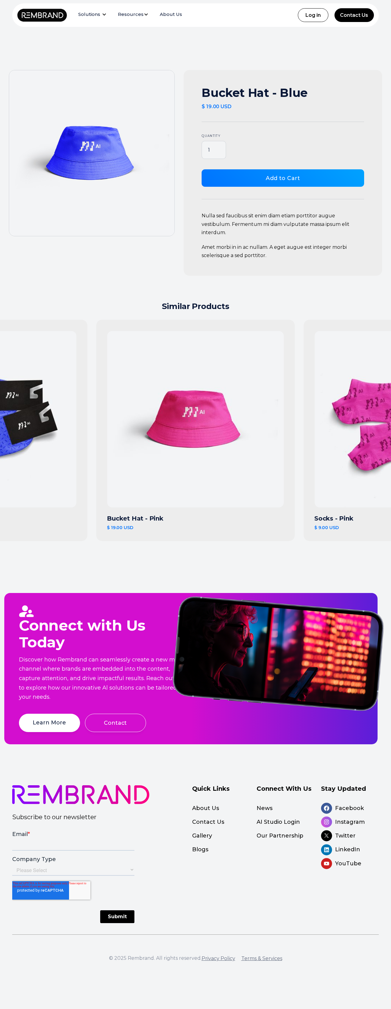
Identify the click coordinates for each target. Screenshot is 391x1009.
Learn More (49, 722)
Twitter (345, 835)
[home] (42, 15)
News (264, 808)
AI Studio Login (278, 822)
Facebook (349, 808)
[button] (93, 14)
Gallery (203, 835)
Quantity (211, 136)
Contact (115, 723)
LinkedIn (347, 849)
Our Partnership (280, 835)
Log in (313, 15)
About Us (171, 14)
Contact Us (354, 15)
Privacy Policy (218, 958)
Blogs (200, 849)
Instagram (350, 822)
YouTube (348, 863)
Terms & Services (261, 958)
